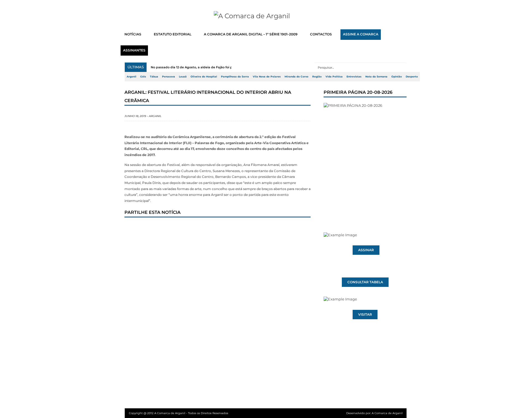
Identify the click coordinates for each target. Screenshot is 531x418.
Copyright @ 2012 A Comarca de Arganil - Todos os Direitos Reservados (178, 413)
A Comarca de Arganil (387, 413)
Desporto (412, 76)
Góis (143, 76)
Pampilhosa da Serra (235, 76)
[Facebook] (134, 228)
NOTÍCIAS (132, 34)
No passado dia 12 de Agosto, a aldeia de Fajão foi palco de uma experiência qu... (214, 67)
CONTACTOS (321, 34)
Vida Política (334, 76)
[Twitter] (152, 228)
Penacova (168, 76)
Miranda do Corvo (296, 76)
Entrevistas (354, 76)
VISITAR (365, 314)
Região (317, 76)
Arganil (131, 76)
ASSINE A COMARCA (360, 34)
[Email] (243, 228)
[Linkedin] (207, 228)
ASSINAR (366, 250)
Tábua (154, 76)
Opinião (396, 76)
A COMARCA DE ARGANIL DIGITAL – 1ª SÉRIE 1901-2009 (251, 34)
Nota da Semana (376, 76)
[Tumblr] (188, 228)
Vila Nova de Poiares (267, 76)
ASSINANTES (134, 50)
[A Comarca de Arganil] (265, 16)
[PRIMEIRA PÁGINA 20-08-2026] (365, 157)
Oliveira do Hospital (204, 76)
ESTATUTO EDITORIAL (172, 34)
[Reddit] (225, 228)
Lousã (183, 76)
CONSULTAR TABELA (365, 282)
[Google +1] (170, 228)
